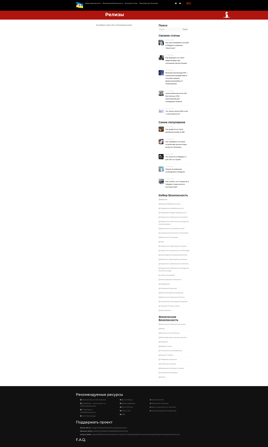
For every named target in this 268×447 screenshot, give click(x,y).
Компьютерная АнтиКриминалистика (173, 255)
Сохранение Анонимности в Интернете (174, 233)
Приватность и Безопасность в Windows (174, 264)
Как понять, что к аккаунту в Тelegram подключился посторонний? (177, 184)
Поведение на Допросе (168, 359)
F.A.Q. (81, 440)
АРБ (123, 414)
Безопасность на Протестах (170, 333)
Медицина (164, 342)
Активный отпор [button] (131, 3)
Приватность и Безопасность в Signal (173, 246)
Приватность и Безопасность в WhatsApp (174, 250)
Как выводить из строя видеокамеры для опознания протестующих (176, 60)
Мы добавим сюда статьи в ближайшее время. (114, 25)
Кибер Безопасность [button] (93, 3)
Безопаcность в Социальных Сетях (172, 228)
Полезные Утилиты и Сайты (170, 306)
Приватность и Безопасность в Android (174, 217)
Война (162, 328)
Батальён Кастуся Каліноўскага (94, 400)
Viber (162, 242)
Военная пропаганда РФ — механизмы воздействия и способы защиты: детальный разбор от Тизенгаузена (176, 78)
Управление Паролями (168, 288)
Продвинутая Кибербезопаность (172, 208)
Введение (163, 199)
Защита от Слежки (166, 355)
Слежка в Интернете (167, 275)
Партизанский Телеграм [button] (148, 3)
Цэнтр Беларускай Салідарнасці (163, 411)
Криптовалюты (165, 310)
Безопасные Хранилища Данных (171, 293)
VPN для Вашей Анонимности (170, 279)
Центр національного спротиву (163, 407)
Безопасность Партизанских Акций (173, 324)
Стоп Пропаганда (88, 416)
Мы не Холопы (127, 407)
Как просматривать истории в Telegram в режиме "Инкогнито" (177, 45)
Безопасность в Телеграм (169, 237)
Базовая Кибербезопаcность (170, 204)
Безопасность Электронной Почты (172, 297)
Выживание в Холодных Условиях (172, 368)
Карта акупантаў (157, 400)
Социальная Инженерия (169, 372)
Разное (162, 377)
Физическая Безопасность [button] (113, 3)
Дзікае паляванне (128, 403)
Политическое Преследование (171, 350)
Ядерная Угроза (166, 346)
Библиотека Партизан (160, 403)
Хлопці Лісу (126, 411)
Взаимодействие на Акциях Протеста (173, 337)
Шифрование (165, 284)
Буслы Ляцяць (127, 400)
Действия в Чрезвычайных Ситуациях (173, 259)
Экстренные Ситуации (168, 364)
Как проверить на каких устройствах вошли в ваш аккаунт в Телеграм (176, 144)
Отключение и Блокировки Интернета (174, 301)
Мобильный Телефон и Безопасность (173, 212)
